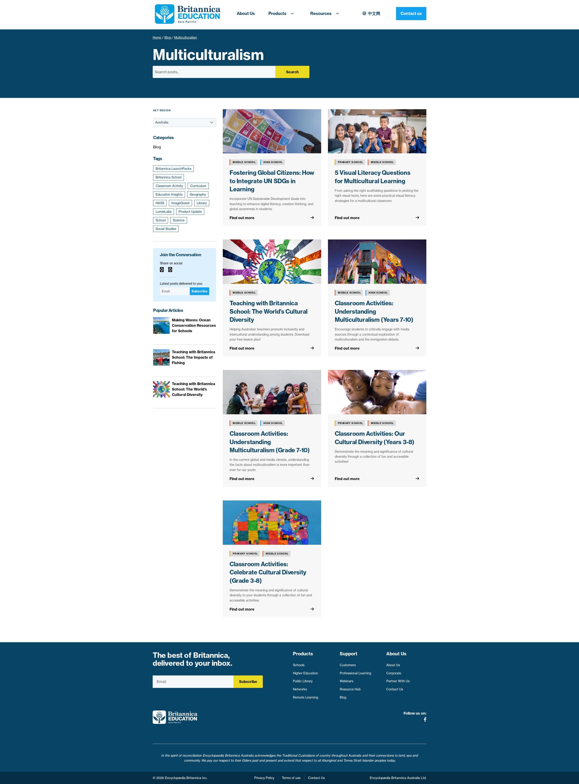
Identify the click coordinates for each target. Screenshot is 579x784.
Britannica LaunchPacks (173, 169)
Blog (167, 38)
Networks (300, 689)
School (161, 220)
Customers (348, 665)
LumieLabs (163, 212)
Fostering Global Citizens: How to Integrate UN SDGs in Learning (272, 181)
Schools (298, 665)
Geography (198, 194)
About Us (246, 13)
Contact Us (394, 689)
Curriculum (198, 186)
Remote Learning (305, 697)
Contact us (411, 13)
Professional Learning (355, 673)
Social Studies (166, 229)
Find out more (242, 218)
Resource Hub (350, 689)
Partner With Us (398, 681)
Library (202, 203)
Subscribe (199, 291)
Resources (321, 13)
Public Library (303, 681)
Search (292, 72)
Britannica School (168, 177)
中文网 (374, 13)
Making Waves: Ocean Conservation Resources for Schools (194, 325)
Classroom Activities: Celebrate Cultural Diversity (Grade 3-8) (268, 572)
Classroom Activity (169, 186)
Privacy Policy (264, 778)
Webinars (346, 681)
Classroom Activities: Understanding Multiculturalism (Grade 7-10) (270, 442)
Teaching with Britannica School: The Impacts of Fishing (193, 357)
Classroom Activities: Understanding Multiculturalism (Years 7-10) (374, 311)
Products (277, 13)
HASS (160, 203)
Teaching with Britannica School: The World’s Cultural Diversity (269, 311)
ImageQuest (180, 203)
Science (179, 220)
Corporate (393, 673)
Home (157, 38)
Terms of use (291, 778)
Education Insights (169, 194)
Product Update (190, 212)
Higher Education (305, 673)
